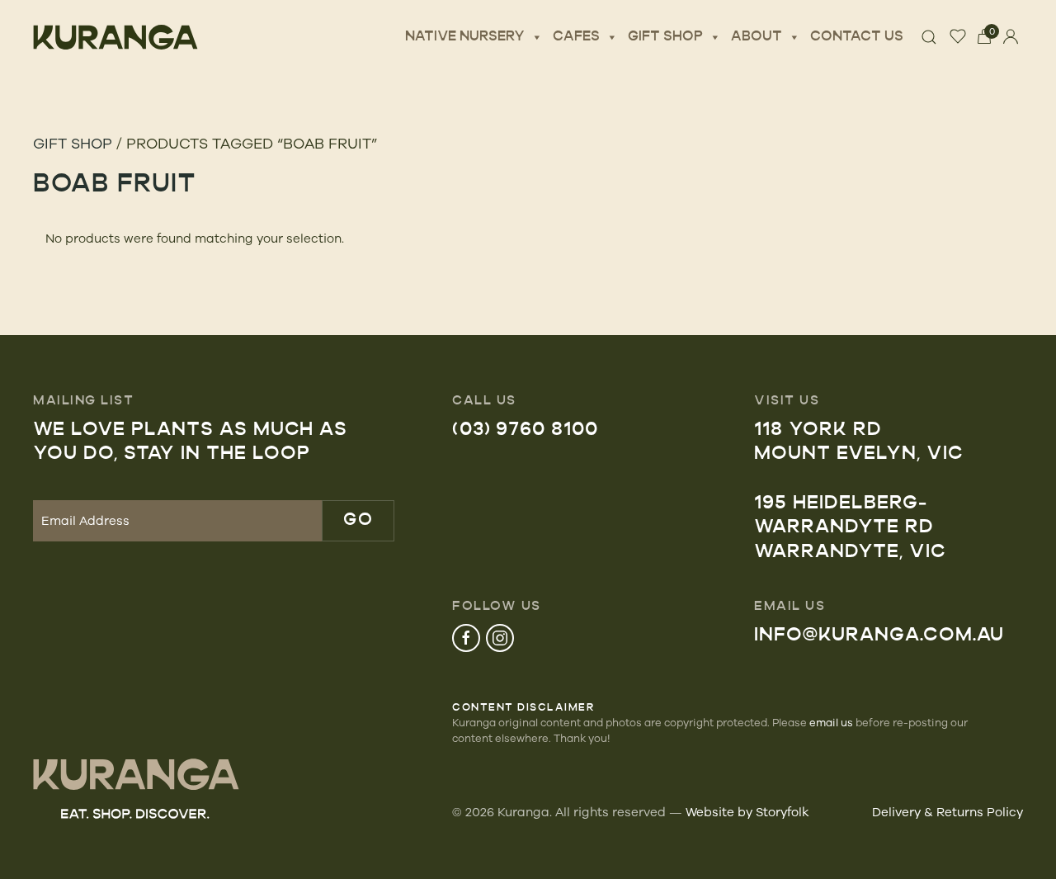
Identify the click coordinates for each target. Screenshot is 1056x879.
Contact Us (856, 37)
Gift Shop (665, 37)
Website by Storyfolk (747, 812)
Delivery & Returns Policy (947, 812)
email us (831, 722)
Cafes (576, 37)
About (756, 37)
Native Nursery (465, 37)
